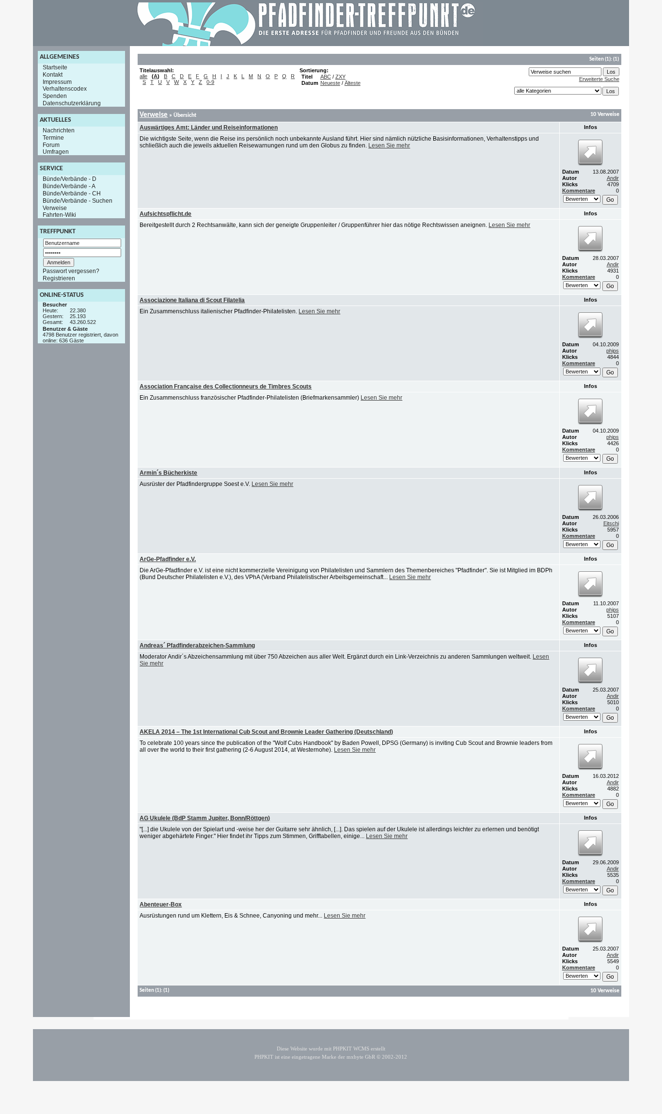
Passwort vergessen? (71, 271)
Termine (53, 137)
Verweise (55, 207)
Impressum (57, 81)
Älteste (353, 83)
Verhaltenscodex (65, 88)
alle (143, 76)
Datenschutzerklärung (72, 103)
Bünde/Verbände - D (69, 179)
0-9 (210, 82)
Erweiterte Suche (599, 79)
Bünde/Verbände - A (69, 186)
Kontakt (53, 74)
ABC (325, 77)
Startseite (55, 67)
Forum (51, 144)
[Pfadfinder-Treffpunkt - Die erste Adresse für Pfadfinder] (306, 44)
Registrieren (59, 278)
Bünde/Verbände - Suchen (77, 200)
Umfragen (56, 151)
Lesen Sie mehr (389, 145)
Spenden (55, 96)
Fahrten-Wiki (59, 214)
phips (612, 351)
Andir (613, 178)
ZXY (340, 77)
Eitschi (611, 523)
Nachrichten (59, 130)
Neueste (330, 83)
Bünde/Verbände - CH (72, 193)
